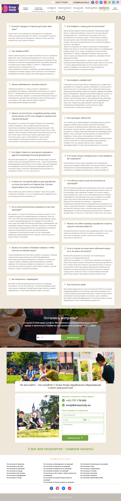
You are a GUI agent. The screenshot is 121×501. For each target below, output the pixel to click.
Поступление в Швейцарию (16, 475)
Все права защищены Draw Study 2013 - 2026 (60, 497)
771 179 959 (61, 2)
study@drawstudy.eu (81, 2)
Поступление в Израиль (88, 475)
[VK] (101, 2)
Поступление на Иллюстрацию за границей (58, 482)
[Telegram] (113, 2)
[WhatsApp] (109, 2)
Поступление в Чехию (14, 478)
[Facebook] (92, 2)
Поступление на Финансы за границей (56, 466)
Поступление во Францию (16, 468)
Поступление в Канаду (14, 471)
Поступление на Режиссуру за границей (94, 464)
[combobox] (38, 337)
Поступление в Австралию (16, 473)
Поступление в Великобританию (91, 478)
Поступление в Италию (88, 471)
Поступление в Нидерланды (90, 468)
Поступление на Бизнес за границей (55, 471)
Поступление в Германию (15, 464)
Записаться (73, 337)
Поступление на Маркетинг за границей (57, 468)
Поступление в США (87, 466)
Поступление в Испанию (88, 473)
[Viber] (117, 2)
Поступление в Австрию (15, 466)
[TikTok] (105, 2)
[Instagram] (96, 2)
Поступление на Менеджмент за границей (58, 464)
